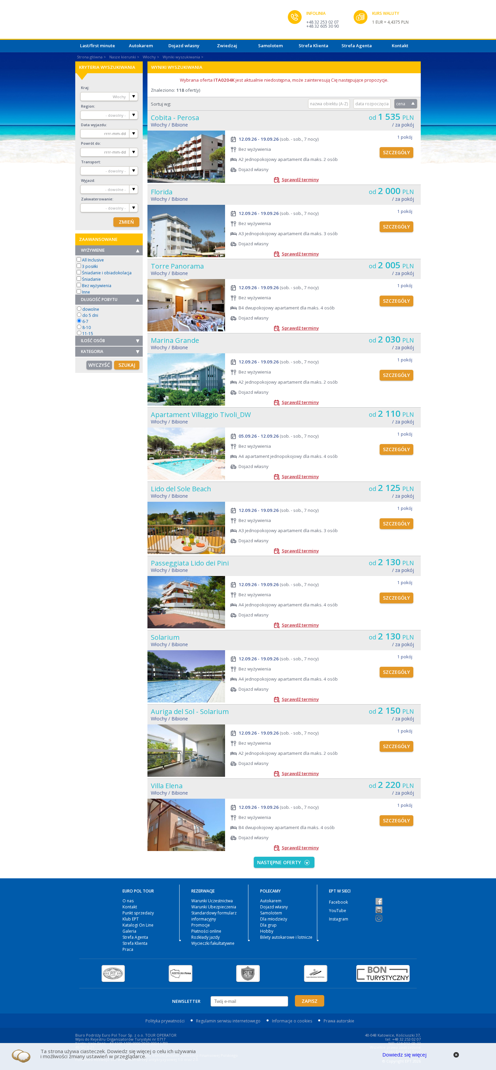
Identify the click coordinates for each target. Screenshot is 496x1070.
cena (400, 104)
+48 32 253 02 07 (322, 22)
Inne (86, 292)
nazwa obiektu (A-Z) (329, 104)
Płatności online (206, 931)
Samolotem (270, 46)
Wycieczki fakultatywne (213, 943)
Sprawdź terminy (300, 179)
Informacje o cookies (292, 1021)
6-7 (85, 321)
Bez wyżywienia (96, 286)
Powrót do (90, 143)
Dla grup (268, 925)
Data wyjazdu (93, 124)
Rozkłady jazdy (205, 937)
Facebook (338, 902)
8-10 (86, 327)
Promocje (200, 925)
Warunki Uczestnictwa (212, 901)
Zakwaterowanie (96, 198)
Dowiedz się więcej (404, 1054)
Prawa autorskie (339, 1021)
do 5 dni (90, 315)
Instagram (338, 919)
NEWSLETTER (186, 1001)
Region (87, 106)
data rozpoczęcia (372, 104)
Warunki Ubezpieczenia (213, 907)
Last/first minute (97, 46)
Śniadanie (91, 279)
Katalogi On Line (138, 925)
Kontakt (400, 46)
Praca (127, 949)
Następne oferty (279, 862)
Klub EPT (130, 919)
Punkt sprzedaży (138, 913)
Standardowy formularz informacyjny (214, 916)
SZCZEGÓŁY (396, 152)
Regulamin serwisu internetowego (228, 1021)
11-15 (87, 333)
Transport (90, 161)
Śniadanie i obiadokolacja (107, 273)
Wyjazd (87, 180)
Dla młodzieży (273, 919)
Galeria (129, 931)
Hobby (266, 931)
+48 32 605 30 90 (322, 26)
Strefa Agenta (356, 46)
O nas (128, 901)
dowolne (90, 309)
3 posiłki (90, 266)
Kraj (84, 87)
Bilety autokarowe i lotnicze (286, 937)
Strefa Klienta (313, 46)
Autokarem (141, 46)
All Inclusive (93, 260)
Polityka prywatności (165, 1021)
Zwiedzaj (227, 46)
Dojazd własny (183, 46)
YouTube (337, 910)
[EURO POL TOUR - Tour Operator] (181, 21)
